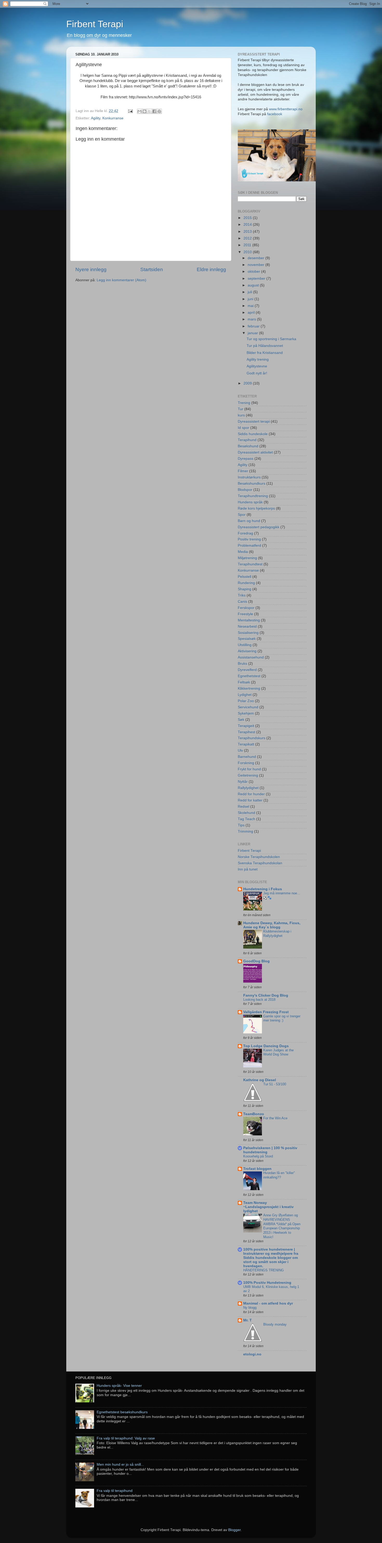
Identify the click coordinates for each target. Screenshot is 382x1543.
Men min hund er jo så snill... (120, 1464)
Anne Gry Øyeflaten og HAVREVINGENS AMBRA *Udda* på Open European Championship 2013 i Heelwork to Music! (281, 1226)
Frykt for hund (249, 769)
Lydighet (245, 695)
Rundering (246, 583)
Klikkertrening (249, 688)
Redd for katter (250, 800)
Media (243, 552)
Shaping (244, 589)
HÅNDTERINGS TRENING (263, 1270)
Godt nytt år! (257, 373)
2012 (248, 238)
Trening (244, 403)
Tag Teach (246, 819)
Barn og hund (249, 521)
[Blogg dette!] (144, 111)
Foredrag (245, 533)
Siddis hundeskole (253, 434)
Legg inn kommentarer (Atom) (121, 280)
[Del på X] (149, 111)
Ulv (240, 750)
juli (250, 292)
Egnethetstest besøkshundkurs (122, 1412)
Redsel (243, 806)
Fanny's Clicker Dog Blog (265, 995)
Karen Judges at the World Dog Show (278, 1052)
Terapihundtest (250, 564)
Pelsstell (244, 577)
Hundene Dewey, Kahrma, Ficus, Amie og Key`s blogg (271, 925)
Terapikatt (246, 744)
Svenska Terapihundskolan (260, 863)
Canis (242, 602)
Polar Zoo (246, 701)
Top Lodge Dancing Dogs (266, 1046)
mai (251, 306)
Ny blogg (249, 1307)
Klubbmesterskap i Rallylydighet (277, 933)
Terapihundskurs (251, 738)
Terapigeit (246, 726)
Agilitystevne (257, 366)
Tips (241, 825)
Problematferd (249, 545)
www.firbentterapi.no (285, 109)
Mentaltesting (249, 620)
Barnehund (247, 757)
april (252, 312)
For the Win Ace (275, 1118)
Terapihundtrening (253, 496)
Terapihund (247, 440)
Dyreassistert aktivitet (255, 452)
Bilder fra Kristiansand (265, 353)
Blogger (234, 1530)
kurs (241, 415)
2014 (248, 225)
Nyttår (243, 782)
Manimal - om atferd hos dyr (268, 1303)
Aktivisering (247, 651)
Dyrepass (245, 459)
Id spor (243, 428)
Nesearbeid (247, 626)
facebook (274, 114)
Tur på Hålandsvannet (265, 346)
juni (251, 299)
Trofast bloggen (257, 1169)
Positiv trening (249, 539)
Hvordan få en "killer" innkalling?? (279, 1175)
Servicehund (248, 707)
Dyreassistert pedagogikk (258, 527)
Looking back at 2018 (259, 1000)
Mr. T (247, 1320)
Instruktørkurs (249, 477)
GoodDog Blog (256, 961)
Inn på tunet (248, 869)
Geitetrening (248, 775)
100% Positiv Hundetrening (267, 1283)
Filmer (243, 471)
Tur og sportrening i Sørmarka (271, 339)
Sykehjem (246, 713)
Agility (95, 118)
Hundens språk (250, 502)
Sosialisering (248, 633)
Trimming (245, 831)
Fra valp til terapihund (115, 1491)
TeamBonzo (253, 1114)
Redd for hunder (251, 794)
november (256, 265)
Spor (242, 515)
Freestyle (245, 614)
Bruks (242, 664)
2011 (247, 245)
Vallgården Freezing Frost (266, 1012)
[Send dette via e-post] (139, 111)
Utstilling (245, 645)
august (254, 285)
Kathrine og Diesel (259, 1080)
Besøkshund (248, 446)
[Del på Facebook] (154, 111)
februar (254, 326)
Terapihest (246, 732)
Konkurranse (112, 118)
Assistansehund (251, 657)
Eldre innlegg (211, 269)
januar (253, 333)
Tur (240, 409)
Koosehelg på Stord (258, 1156)
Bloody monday (275, 1324)
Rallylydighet (248, 788)
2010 (248, 252)
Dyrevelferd (247, 670)
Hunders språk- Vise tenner (119, 1386)
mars (252, 319)
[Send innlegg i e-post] (130, 111)
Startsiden (151, 269)
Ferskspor (246, 608)
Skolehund (246, 813)
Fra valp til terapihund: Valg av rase (126, 1438)
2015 (248, 218)
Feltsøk (244, 682)
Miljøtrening (247, 558)
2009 (248, 383)
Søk (241, 720)
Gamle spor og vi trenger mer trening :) (281, 1018)
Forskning (246, 763)
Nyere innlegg (91, 269)
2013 (248, 232)
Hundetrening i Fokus (262, 889)
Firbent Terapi (94, 24)
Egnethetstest (249, 676)
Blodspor (245, 490)
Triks (242, 595)
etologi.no (252, 1354)
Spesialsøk (247, 639)
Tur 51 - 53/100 (274, 1084)
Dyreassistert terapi (254, 421)
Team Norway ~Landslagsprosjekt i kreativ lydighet (268, 1207)
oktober (254, 271)
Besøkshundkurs (251, 483)
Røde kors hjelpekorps (256, 508)
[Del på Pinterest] (159, 111)
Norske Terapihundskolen (259, 857)
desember (256, 258)
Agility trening (258, 359)
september (257, 278)
